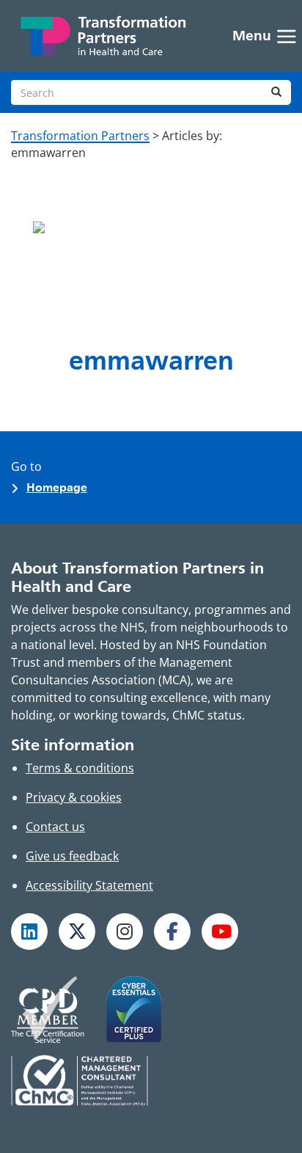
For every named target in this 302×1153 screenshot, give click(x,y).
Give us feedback (72, 856)
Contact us (55, 827)
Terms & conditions (80, 768)
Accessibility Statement (89, 885)
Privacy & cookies (74, 797)
